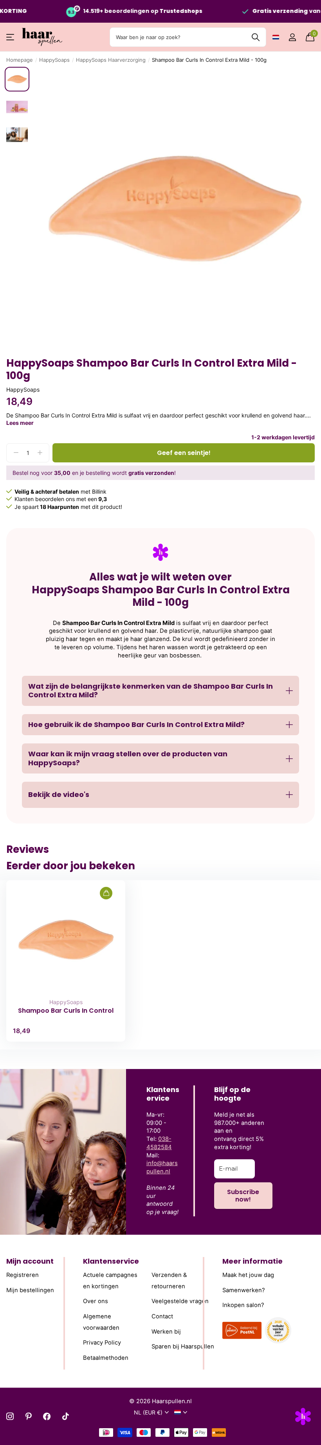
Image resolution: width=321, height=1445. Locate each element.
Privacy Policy (102, 1342)
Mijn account (30, 1261)
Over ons (95, 1301)
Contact (162, 1316)
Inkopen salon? (243, 1305)
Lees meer (20, 422)
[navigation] (17, 79)
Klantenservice (111, 1261)
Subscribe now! (243, 1195)
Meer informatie (252, 1261)
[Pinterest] (28, 1416)
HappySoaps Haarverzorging (111, 60)
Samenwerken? (243, 1289)
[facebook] (46, 1416)
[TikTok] (65, 1416)
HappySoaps (54, 60)
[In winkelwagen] (106, 893)
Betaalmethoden (105, 1357)
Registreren (22, 1274)
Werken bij (166, 1331)
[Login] (292, 37)
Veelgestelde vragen (180, 1301)
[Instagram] (10, 1416)
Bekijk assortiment (10, 37)
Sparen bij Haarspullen (182, 1346)
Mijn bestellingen (30, 1289)
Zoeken (255, 37)
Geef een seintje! (184, 452)
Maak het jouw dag (248, 1274)
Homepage (19, 60)
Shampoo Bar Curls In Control (66, 1010)
